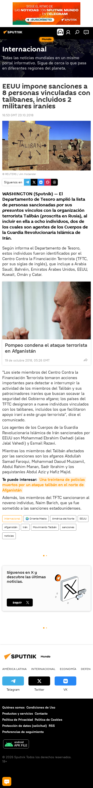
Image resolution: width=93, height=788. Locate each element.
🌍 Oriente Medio (36, 518)
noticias (9, 535)
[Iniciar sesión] (68, 32)
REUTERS (10, 174)
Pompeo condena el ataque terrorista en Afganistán (46, 348)
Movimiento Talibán (45, 527)
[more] (85, 359)
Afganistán (10, 527)
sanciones (68, 527)
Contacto (41, 713)
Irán (25, 527)
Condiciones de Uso (40, 707)
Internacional (12, 518)
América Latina (14, 669)
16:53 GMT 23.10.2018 (17, 115)
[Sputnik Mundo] (13, 34)
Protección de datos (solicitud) (24, 726)
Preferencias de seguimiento (23, 732)
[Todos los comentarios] (6, 781)
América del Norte (63, 518)
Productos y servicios (17, 713)
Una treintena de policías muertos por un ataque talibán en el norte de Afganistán (44, 485)
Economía (68, 669)
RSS (52, 726)
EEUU (83, 518)
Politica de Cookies (48, 720)
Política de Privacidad (17, 720)
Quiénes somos (13, 707)
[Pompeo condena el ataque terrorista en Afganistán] (46, 310)
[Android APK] (16, 744)
